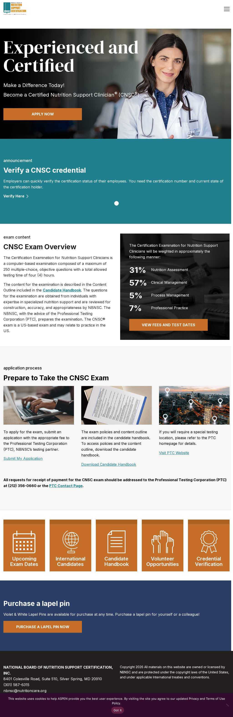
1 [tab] (116, 203)
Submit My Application (23, 458)
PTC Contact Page (66, 485)
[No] (227, 705)
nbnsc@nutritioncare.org (24, 690)
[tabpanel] (116, 178)
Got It (118, 710)
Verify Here (13, 196)
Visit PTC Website (174, 453)
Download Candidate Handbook (108, 464)
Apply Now (43, 114)
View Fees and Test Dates (168, 325)
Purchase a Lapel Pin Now (42, 627)
